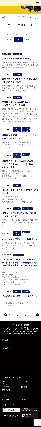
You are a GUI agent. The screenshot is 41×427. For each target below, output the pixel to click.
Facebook (6, 399)
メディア (25, 128)
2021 (9, 44)
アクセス (8, 343)
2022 (27, 39)
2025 (27, 35)
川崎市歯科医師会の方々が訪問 (16, 58)
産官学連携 (17, 54)
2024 (9, 39)
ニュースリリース (21, 17)
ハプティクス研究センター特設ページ (19, 239)
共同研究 (16, 131)
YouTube (23, 399)
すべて (9, 35)
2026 (18, 35)
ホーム (5, 17)
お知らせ (16, 128)
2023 (18, 39)
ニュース (25, 154)
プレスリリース (27, 209)
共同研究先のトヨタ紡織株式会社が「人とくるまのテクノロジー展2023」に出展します (20, 164)
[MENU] (38, 3)
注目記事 (25, 131)
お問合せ (8, 348)
